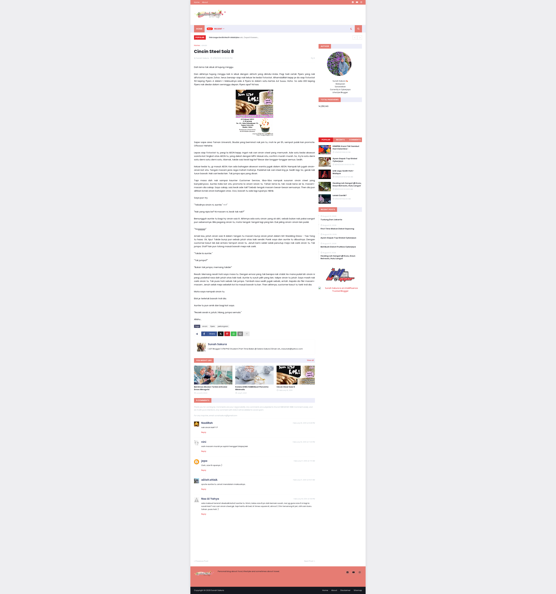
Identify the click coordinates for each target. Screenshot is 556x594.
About (205, 2)
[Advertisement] (309, 14)
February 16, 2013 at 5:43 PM (304, 423)
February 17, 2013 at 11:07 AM (304, 480)
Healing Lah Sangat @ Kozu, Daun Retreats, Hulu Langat (347, 184)
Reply (203, 432)
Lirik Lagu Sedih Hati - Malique (343, 172)
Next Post (308, 561)
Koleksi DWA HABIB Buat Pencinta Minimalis (251, 388)
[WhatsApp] (234, 334)
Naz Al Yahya (210, 499)
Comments (355, 139)
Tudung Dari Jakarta (331, 219)
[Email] (240, 334)
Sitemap (358, 590)
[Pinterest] (227, 334)
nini (203, 442)
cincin (204, 45)
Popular (326, 139)
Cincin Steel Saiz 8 (286, 387)
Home (197, 2)
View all (310, 360)
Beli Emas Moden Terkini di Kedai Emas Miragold (210, 388)
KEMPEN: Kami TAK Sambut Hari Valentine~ (346, 147)
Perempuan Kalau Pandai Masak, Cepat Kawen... (231, 37)
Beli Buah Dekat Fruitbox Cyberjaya (338, 247)
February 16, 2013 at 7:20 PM (304, 442)
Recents (340, 139)
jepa (204, 461)
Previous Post (201, 561)
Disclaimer (345, 590)
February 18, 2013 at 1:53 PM (304, 499)
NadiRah (207, 423)
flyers (212, 326)
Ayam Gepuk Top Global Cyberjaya (345, 159)
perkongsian (223, 326)
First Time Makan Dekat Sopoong (337, 228)
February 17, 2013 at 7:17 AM (304, 461)
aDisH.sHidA (209, 480)
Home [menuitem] (199, 28)
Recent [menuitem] (218, 28)
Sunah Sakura (217, 344)
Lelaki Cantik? (339, 195)
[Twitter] (221, 334)
